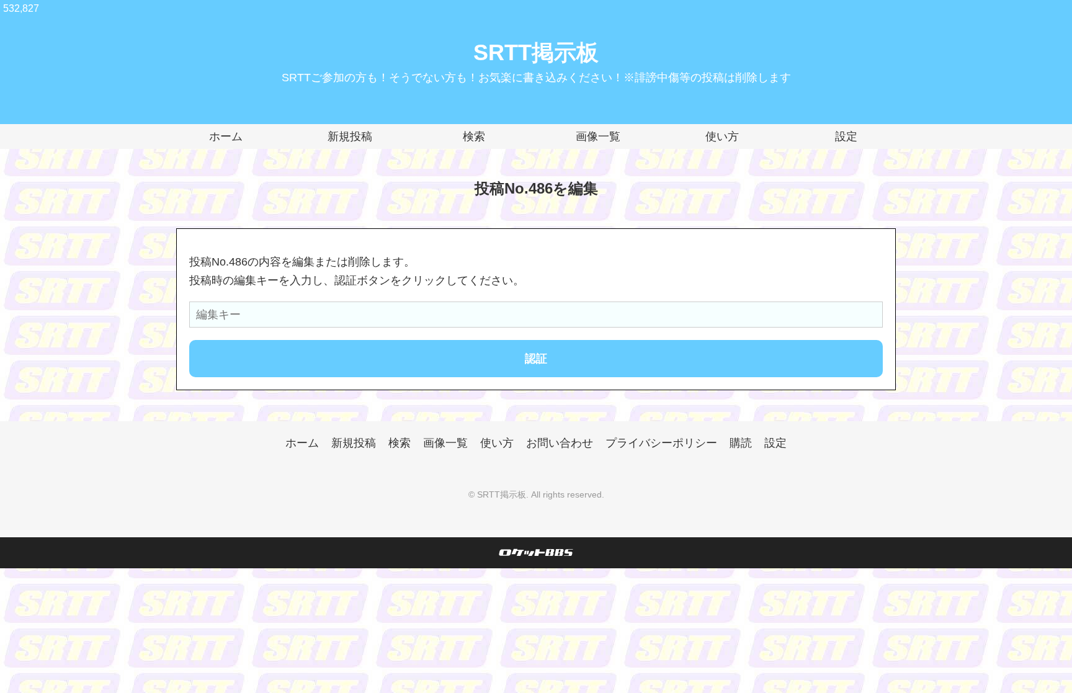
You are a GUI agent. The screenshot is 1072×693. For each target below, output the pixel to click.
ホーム (226, 136)
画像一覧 (598, 136)
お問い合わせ (559, 443)
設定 (846, 136)
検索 (474, 136)
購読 (741, 443)
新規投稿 (350, 136)
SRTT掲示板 (536, 52)
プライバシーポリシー (661, 443)
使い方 (722, 136)
